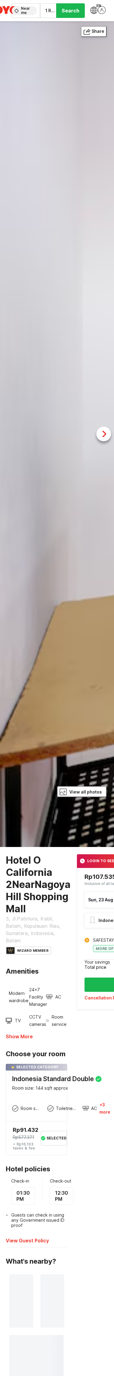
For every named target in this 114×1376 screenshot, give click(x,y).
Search (70, 11)
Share (98, 31)
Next (103, 434)
